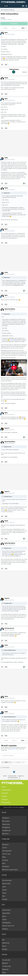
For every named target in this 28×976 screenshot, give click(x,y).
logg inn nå (14, 748)
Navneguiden (7, 851)
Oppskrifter (6, 913)
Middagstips (6, 922)
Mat (3, 896)
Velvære (4, 799)
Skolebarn (5, 866)
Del (7, 762)
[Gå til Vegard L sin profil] (2, 428)
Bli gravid (5, 844)
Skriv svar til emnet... (9, 755)
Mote (4, 934)
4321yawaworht (9, 628)
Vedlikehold (6, 830)
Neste (23, 28)
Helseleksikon (6, 790)
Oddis (6, 157)
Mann (4, 946)
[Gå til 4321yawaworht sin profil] (2, 629)
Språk (4, 775)
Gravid (4, 848)
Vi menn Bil (6, 960)
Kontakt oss (21, 775)
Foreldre (6, 839)
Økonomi (5, 834)
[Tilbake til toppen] (14, 772)
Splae (3, 18)
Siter (6, 64)
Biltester (5, 963)
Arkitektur (5, 818)
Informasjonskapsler (13, 777)
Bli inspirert (6, 821)
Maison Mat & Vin (8, 926)
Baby (4, 857)
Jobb (4, 887)
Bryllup (4, 949)
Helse (3, 787)
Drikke (4, 919)
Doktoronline (5, 802)
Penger (4, 899)
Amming (5, 860)
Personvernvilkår (12, 775)
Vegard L (7, 428)
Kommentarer (7, 880)
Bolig (4, 812)
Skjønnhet (5, 943)
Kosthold (10, 19)
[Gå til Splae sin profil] (2, 33)
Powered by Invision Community (14, 779)
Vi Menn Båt (6, 966)
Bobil (4, 972)
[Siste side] (26, 28)
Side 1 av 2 (14, 28)
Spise (4, 916)
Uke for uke (6, 854)
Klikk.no (22, 807)
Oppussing (6, 824)
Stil (3, 940)
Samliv (4, 890)
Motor (4, 954)
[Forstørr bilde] (4, 58)
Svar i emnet (14, 23)
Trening (4, 796)
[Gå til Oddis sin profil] (2, 158)
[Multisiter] (2, 65)
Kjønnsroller (6, 883)
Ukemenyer (6, 910)
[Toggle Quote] (3, 193)
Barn (3, 863)
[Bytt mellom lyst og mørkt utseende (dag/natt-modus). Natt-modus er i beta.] (19, 777)
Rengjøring (6, 827)
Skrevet (9, 34)
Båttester (5, 969)
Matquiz (5, 929)
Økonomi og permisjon (10, 869)
